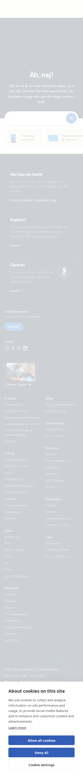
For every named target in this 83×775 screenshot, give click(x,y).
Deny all (41, 752)
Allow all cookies (41, 740)
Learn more (17, 727)
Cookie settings (41, 765)
